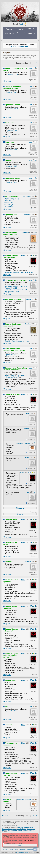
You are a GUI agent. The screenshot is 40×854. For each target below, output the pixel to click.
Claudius (28, 324)
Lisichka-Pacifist (21, 829)
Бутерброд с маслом (23, 443)
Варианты (31, 33)
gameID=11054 (11, 182)
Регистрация (9, 33)
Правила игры (21, 849)
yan (28, 492)
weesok (20, 830)
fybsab (14, 829)
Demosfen (5, 829)
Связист (25, 830)
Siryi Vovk (28, 561)
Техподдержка (30, 849)
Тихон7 (30, 830)
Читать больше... (28, 840)
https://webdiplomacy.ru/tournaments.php (18, 272)
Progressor (25, 232)
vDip (26, 852)
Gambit (27, 457)
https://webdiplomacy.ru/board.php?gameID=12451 (12, 202)
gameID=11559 (11, 711)
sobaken (14, 830)
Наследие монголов (19, 46)
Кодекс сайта (13, 849)
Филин (28, 299)
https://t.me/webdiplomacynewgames (17, 341)
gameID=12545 (12, 150)
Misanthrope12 (31, 829)
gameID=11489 (11, 355)
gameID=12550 (12, 130)
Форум (20, 29)
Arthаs (28, 413)
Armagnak (27, 214)
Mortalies (4, 830)
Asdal (25, 827)
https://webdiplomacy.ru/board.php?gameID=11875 (15, 376)
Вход (21, 24)
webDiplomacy (20, 852)
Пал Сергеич (27, 196)
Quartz (10, 830)
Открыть (7, 81)
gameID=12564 (12, 74)
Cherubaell (30, 827)
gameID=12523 (11, 166)
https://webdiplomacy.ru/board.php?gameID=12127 (15, 288)
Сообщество (5, 849)
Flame (23, 255)
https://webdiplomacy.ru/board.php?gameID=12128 (15, 291)
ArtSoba (20, 827)
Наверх (5, 815)
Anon (30, 68)
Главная (9, 29)
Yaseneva (26, 428)
